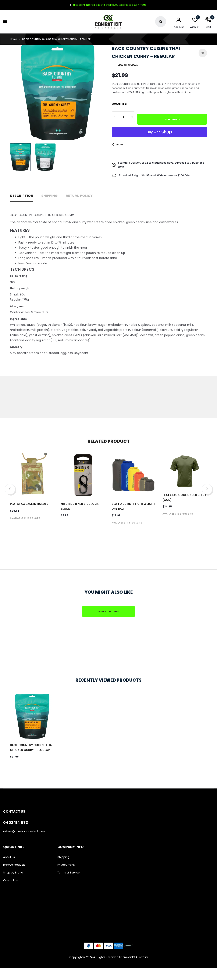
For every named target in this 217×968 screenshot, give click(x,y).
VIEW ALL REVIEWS (128, 65)
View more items (108, 611)
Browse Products (14, 864)
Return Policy (79, 196)
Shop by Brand (13, 872)
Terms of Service (68, 872)
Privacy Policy (66, 864)
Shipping (49, 196)
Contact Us (10, 880)
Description (21, 196)
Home (13, 39)
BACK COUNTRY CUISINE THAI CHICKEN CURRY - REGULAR (31, 747)
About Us (9, 857)
